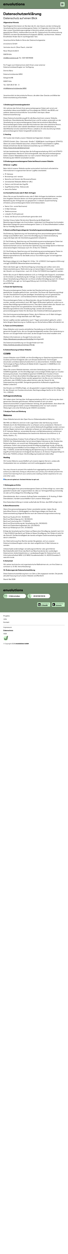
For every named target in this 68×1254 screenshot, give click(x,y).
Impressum (7, 627)
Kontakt (6, 622)
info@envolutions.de (10, 58)
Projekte (6, 616)
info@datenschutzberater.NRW (15, 88)
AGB (5, 634)
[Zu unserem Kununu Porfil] (58, 604)
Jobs (5, 619)
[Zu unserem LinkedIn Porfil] (43, 604)
